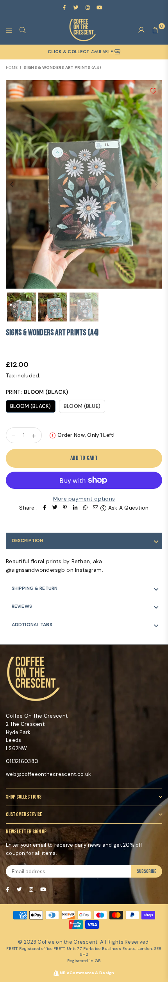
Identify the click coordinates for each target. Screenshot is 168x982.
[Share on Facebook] (44, 507)
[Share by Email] (95, 507)
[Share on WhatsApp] (85, 507)
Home (12, 67)
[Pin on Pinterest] (65, 507)
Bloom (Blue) (82, 406)
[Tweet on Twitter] (55, 507)
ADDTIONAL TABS (32, 624)
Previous (12, 184)
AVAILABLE (81, 51)
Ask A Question (127, 507)
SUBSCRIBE (146, 871)
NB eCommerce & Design (87, 972)
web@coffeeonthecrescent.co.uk (48, 774)
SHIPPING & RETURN (34, 588)
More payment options (84, 498)
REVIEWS (22, 606)
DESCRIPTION (27, 540)
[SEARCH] (23, 30)
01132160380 (22, 761)
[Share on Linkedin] (75, 507)
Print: (37, 391)
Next (156, 184)
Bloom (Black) (30, 406)
